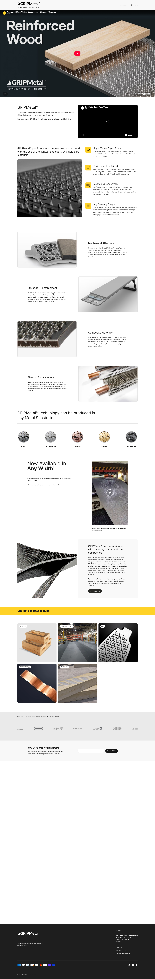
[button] (124, 5)
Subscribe (113, 751)
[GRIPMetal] (28, 5)
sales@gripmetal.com (123, 953)
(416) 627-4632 (121, 951)
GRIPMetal (24, 974)
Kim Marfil (35, 974)
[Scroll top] (152, 976)
